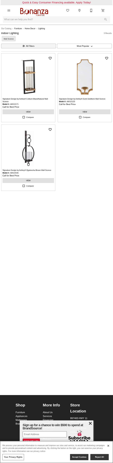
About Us (48, 412)
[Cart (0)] (103, 10)
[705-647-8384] (91, 10)
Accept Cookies (79, 457)
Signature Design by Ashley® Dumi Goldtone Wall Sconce (82, 99)
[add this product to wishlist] (50, 58)
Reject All (99, 457)
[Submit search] (105, 19)
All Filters (30, 46)
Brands (19, 423)
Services (47, 416)
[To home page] (34, 10)
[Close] (108, 446)
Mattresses (21, 420)
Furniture (18, 28)
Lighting (41, 28)
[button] (8, 10)
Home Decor (30, 28)
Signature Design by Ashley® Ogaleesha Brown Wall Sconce (27, 170)
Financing (48, 420)
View (28, 112)
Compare (30, 117)
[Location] (79, 10)
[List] (67, 10)
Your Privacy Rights (13, 457)
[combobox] (84, 46)
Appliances (21, 416)
